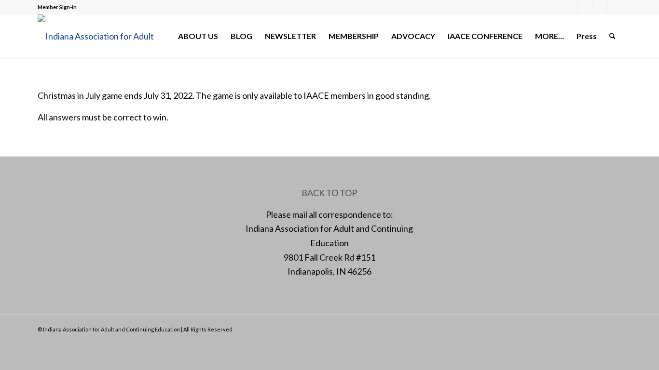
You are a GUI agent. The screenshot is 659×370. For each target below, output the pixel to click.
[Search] (612, 36)
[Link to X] (585, 7)
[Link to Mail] (599, 7)
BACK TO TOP (329, 192)
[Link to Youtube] (614, 7)
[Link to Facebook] (570, 7)
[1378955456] (103, 36)
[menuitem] (198, 36)
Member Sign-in (57, 7)
